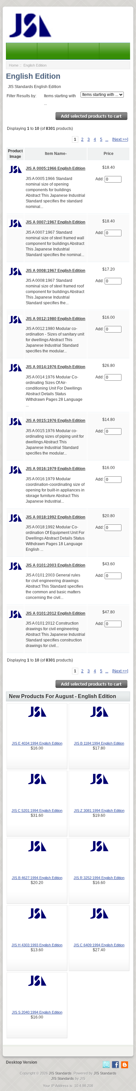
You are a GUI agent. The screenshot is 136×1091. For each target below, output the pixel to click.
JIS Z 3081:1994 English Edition (99, 810)
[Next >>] (120, 139)
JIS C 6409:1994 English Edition (99, 945)
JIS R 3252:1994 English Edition (99, 878)
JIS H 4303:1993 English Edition (37, 945)
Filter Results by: (21, 96)
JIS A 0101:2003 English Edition (55, 565)
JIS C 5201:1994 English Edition (37, 810)
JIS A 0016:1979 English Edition (55, 468)
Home (13, 65)
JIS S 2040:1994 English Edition (37, 1012)
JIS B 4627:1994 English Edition (37, 878)
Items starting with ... (60, 100)
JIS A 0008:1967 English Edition (55, 270)
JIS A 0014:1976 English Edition (55, 367)
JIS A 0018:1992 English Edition (55, 517)
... (106, 139)
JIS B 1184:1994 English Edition (99, 743)
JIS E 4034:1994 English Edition (37, 743)
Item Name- (56, 153)
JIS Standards (60, 1073)
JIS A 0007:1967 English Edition (55, 222)
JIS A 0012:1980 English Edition (55, 318)
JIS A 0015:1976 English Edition (55, 420)
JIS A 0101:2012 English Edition (55, 613)
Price (109, 153)
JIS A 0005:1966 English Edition (55, 168)
